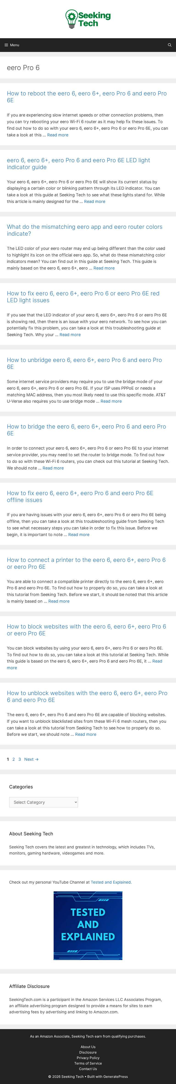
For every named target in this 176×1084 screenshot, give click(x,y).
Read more (57, 134)
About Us (88, 1047)
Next (31, 759)
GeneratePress (115, 1076)
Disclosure (88, 1052)
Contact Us (88, 1069)
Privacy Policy (88, 1058)
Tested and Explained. (111, 882)
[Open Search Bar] (169, 45)
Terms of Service (88, 1063)
